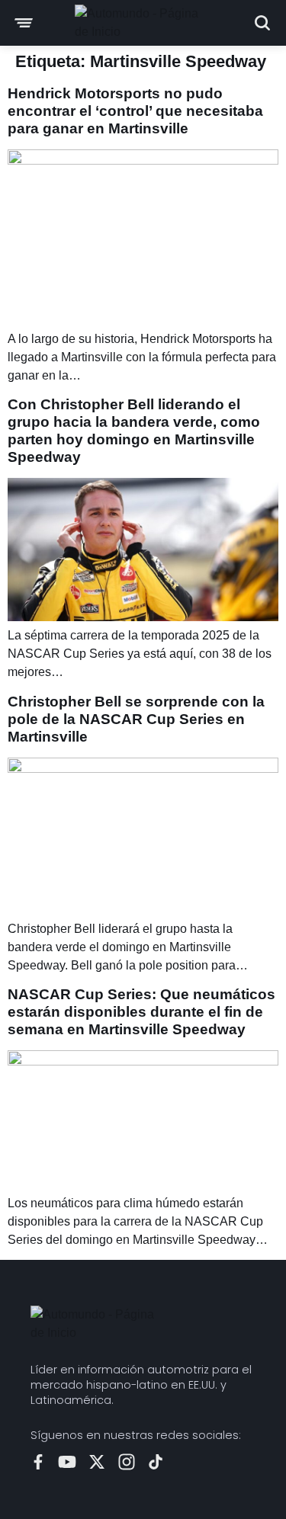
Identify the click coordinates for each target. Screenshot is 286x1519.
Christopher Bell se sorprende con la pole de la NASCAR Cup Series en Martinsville (136, 719)
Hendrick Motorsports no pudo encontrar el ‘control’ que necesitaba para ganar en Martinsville (135, 110)
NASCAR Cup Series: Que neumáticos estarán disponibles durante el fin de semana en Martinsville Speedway (141, 1011)
